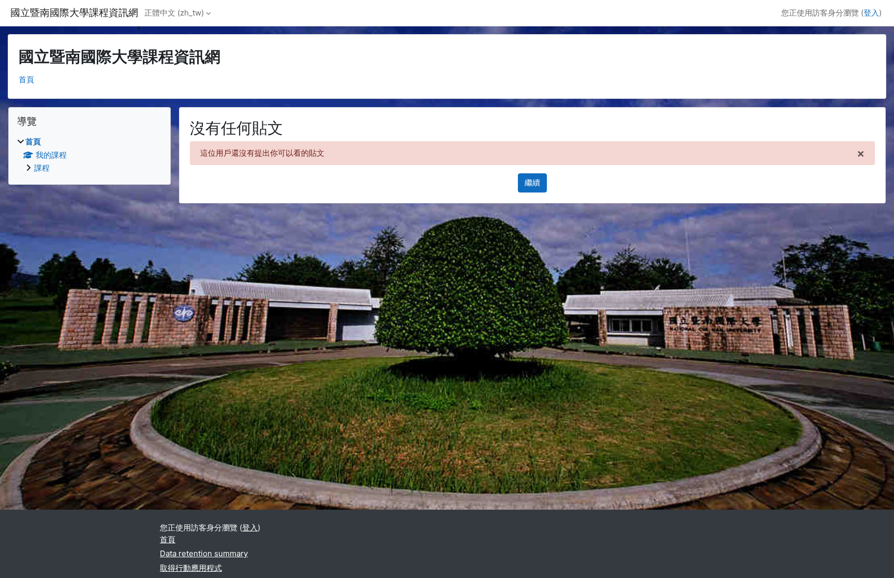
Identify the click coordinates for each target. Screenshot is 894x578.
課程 (42, 168)
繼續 (532, 182)
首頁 (26, 79)
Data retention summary (204, 553)
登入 (871, 13)
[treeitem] (89, 155)
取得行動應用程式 (191, 568)
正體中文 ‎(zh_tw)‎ (174, 13)
